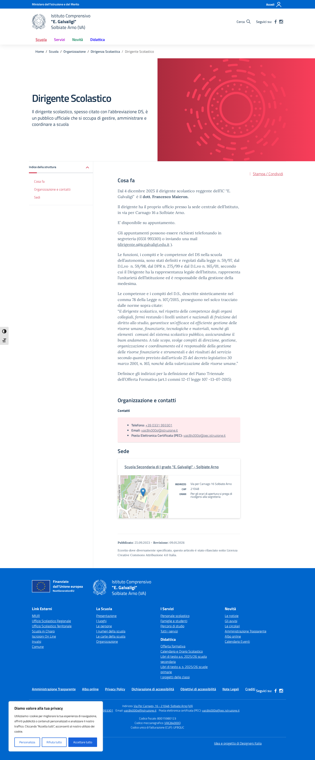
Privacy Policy (115, 689)
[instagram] (281, 22)
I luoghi (101, 620)
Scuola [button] (41, 39)
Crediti (250, 689)
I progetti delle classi (175, 677)
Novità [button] (77, 39)
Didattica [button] (97, 39)
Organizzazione (107, 641)
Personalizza (27, 742)
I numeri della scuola (110, 631)
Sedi (37, 197)
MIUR (36, 615)
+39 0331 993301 (159, 425)
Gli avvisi (231, 620)
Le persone (104, 626)
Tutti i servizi (169, 631)
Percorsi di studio (172, 626)
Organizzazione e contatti (52, 189)
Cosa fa (39, 181)
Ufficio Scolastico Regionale (51, 620)
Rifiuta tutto (54, 742)
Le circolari (232, 626)
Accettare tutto (82, 742)
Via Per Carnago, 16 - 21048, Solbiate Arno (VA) (163, 706)
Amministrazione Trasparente (245, 631)
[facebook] (276, 22)
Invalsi (36, 641)
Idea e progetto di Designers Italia (238, 743)
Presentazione (106, 615)
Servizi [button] (59, 39)
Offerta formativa (172, 646)
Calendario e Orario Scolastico (181, 651)
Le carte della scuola (110, 636)
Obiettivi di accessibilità (198, 689)
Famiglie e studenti (173, 620)
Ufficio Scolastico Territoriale (52, 626)
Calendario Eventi (237, 641)
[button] (61, 167)
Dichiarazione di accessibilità (153, 689)
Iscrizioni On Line (44, 636)
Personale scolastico (174, 615)
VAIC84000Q (172, 723)
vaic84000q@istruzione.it (159, 430)
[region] (56, 726)
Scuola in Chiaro (43, 631)
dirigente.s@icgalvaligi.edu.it (144, 244)
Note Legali (230, 689)
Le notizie (231, 615)
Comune (38, 646)
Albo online (233, 636)
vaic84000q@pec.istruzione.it (204, 435)
